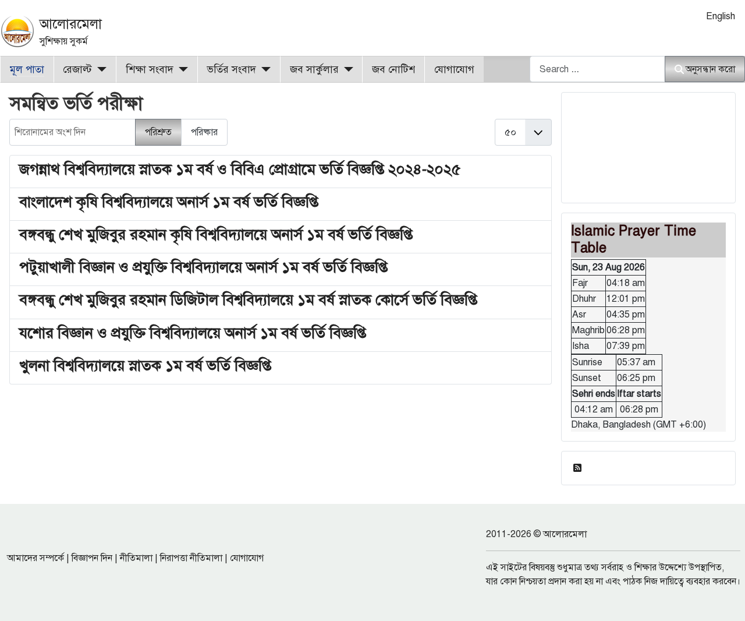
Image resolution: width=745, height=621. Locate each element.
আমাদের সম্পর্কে (35, 558)
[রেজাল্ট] (99, 69)
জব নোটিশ (393, 69)
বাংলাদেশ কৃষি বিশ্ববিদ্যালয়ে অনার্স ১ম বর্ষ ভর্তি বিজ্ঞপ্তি (168, 201)
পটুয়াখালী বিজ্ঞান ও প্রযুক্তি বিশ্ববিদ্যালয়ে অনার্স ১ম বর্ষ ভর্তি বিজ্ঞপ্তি (203, 266)
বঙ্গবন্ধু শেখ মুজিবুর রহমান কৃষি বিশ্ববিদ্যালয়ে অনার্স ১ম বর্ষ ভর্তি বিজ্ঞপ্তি (216, 234)
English (720, 16)
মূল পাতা (27, 69)
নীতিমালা (136, 558)
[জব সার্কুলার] (346, 69)
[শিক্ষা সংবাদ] (180, 69)
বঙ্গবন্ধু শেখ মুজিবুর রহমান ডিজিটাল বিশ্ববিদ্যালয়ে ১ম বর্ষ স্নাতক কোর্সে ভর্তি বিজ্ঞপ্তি (248, 299)
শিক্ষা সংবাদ (149, 69)
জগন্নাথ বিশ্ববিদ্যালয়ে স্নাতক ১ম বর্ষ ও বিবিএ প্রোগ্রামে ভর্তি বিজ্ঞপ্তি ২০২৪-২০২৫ (240, 169)
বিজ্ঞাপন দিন (92, 558)
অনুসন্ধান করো (710, 69)
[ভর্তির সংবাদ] (263, 69)
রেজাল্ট (77, 69)
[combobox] (597, 69)
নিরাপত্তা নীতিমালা (191, 558)
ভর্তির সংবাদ (231, 69)
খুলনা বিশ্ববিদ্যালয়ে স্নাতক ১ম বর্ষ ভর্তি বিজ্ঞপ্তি (145, 365)
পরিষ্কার (204, 132)
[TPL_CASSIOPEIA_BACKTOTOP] (725, 599)
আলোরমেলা (71, 24)
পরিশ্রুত (158, 132)
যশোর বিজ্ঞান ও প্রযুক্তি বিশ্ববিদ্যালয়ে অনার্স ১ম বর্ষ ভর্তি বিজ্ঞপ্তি (192, 332)
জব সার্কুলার (314, 69)
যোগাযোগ (454, 69)
